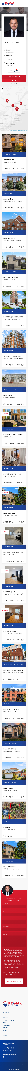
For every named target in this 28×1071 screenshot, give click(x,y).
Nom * (4, 911)
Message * (5, 934)
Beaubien (9, 65)
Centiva (17, 1069)
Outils (4, 1022)
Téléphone (6, 926)
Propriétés (6, 1012)
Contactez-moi (13, 76)
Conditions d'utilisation (9, 974)
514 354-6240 (10, 52)
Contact (5, 1032)
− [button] (2, 91)
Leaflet (10, 130)
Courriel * (5, 919)
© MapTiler (14, 130)
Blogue (5, 1030)
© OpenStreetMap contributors (22, 130)
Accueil (5, 1010)
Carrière (5, 1027)
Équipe (4, 1015)
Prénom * (5, 903)
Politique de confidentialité (11, 972)
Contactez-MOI (12, 981)
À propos (5, 1017)
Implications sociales (8, 1020)
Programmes (6, 1025)
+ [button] (2, 88)
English (5, 1035)
